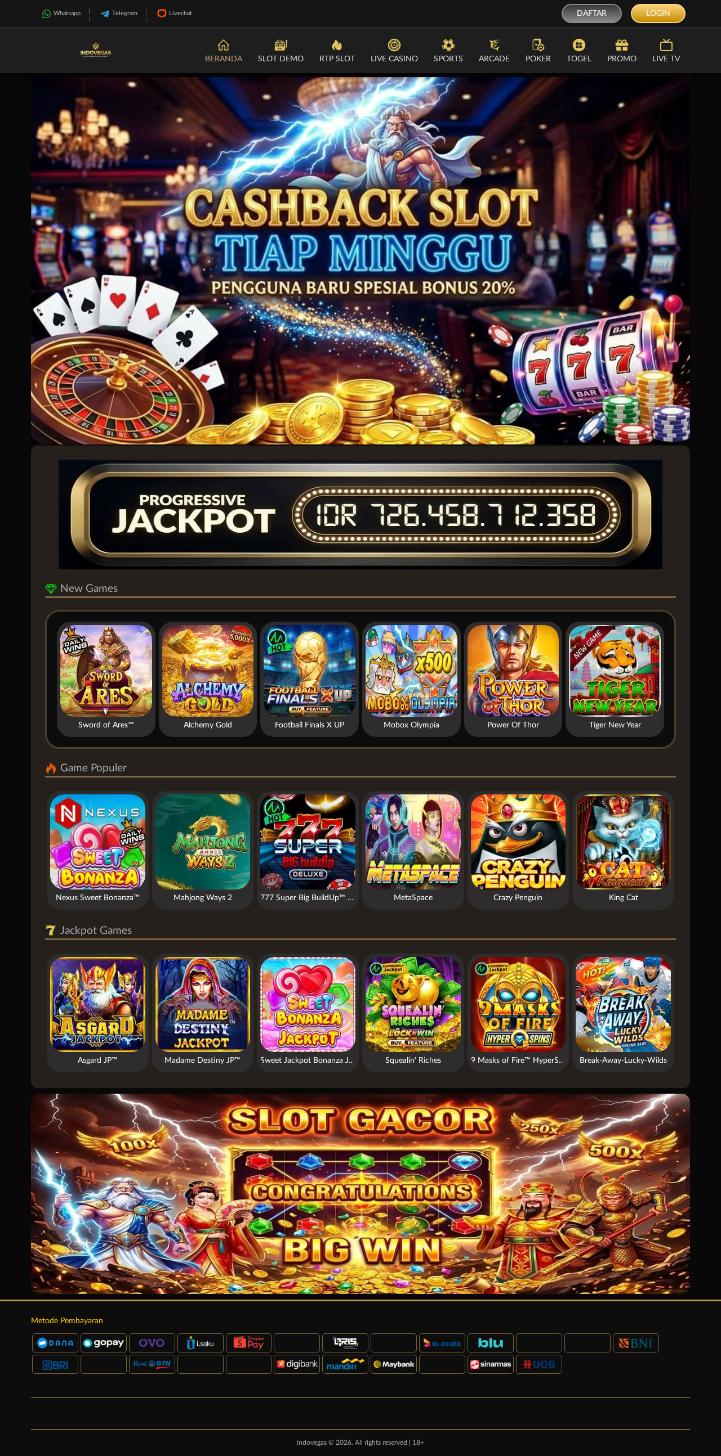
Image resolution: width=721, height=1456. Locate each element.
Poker (538, 59)
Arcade (494, 59)
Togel (579, 59)
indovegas (312, 1442)
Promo (622, 59)
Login (658, 13)
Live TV (666, 59)
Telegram (124, 13)
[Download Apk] (360, 1194)
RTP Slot (337, 59)
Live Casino (394, 59)
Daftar (592, 13)
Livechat (180, 13)
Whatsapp (67, 13)
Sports (448, 59)
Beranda (223, 59)
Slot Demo (281, 59)
